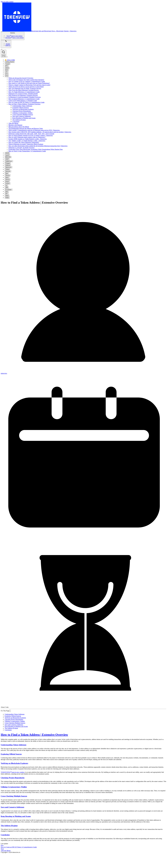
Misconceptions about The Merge (19, 127)
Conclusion (15, 121)
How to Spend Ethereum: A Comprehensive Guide (24, 99)
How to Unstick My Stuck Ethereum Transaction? (24, 142)
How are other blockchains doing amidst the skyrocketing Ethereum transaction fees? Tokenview (38, 146)
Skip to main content (7, 1)
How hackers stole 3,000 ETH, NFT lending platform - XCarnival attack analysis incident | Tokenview (40, 132)
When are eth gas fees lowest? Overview (21, 78)
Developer (14, 37)
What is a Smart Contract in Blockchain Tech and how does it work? (29, 85)
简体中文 (7, 45)
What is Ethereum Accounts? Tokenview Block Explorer (26, 144)
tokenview (4, 373)
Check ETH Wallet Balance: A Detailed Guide (23, 100)
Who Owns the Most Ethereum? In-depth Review (24, 90)
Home (14, 36)
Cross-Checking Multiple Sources (22, 114)
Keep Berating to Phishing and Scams (23, 118)
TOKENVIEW (13, 772)
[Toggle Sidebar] (1, 31)
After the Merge (13, 123)
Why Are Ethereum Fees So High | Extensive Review (25, 88)
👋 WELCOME (10, 60)
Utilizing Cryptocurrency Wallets (22, 113)
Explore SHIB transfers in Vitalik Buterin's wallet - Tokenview (28, 139)
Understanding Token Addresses (22, 106)
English (8, 44)
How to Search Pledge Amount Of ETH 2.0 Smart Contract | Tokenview (31, 135)
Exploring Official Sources (20, 107)
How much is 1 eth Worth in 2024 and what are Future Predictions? (29, 83)
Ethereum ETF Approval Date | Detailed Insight (23, 93)
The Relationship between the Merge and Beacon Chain (26, 128)
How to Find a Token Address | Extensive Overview (24, 104)
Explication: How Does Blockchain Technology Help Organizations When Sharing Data (36, 149)
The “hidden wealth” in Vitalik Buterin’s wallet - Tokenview (27, 140)
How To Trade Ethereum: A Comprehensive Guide (24, 92)
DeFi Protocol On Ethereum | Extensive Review (23, 95)
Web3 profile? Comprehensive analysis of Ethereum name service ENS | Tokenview (34, 130)
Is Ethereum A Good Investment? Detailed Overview (25, 97)
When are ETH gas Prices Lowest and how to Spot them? (26, 86)
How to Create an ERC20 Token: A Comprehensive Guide (26, 102)
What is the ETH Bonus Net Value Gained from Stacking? (26, 80)
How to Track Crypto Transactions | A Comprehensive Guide (27, 151)
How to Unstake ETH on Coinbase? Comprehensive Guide (27, 81)
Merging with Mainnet (15, 125)
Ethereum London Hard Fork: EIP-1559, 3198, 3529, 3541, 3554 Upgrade (31, 133)
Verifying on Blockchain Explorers (23, 109)
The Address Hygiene (19, 120)
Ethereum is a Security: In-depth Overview (22, 147)
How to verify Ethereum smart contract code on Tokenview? (27, 137)
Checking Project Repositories (21, 111)
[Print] (10, 711)
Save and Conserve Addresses (21, 116)
